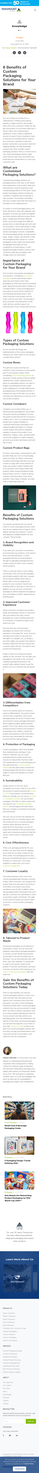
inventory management (11, 866)
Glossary (6, 1397)
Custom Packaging (9, 1337)
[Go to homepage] (11, 10)
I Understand (19, 1469)
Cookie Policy (28, 1464)
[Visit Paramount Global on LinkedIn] (19, 1437)
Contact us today (17, 1026)
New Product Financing (11, 1369)
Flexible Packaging (10, 1331)
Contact (5, 1404)
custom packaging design (21, 375)
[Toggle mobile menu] (35, 10)
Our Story (6, 1388)
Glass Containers (9, 1313)
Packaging (19, 38)
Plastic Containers (9, 1316)
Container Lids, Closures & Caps (14, 1328)
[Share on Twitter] (25, 53)
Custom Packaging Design (12, 1351)
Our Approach (8, 1382)
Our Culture (7, 1385)
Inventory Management (11, 1363)
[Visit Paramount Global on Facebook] (6, 1437)
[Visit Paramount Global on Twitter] (12, 1437)
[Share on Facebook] (19, 53)
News (5, 1391)
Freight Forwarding (10, 1357)
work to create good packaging (14, 972)
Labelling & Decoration (11, 1366)
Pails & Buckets (8, 1325)
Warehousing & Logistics (12, 1372)
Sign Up (31, 1421)
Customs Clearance (10, 1354)
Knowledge (7, 1394)
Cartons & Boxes (9, 1334)
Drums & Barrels (9, 1322)
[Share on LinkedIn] (14, 53)
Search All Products (10, 1340)
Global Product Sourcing (12, 1360)
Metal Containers (9, 1319)
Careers (6, 1400)
